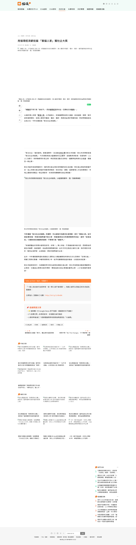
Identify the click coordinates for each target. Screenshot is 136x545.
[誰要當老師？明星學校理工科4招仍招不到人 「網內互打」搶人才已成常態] (29, 376)
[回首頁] (24, 3)
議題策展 (90, 9)
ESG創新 (43, 9)
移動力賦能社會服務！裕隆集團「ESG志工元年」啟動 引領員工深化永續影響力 (29, 437)
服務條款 (59, 537)
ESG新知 (53, 9)
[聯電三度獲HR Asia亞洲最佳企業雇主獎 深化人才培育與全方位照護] (55, 427)
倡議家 (22, 35)
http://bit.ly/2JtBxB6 (53, 295)
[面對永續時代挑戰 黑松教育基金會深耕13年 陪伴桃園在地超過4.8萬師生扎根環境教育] (55, 404)
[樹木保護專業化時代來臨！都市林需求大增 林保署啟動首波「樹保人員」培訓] (29, 354)
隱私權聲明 (71, 537)
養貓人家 (60, 325)
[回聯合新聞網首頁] (19, 3)
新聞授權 (52, 537)
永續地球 (71, 9)
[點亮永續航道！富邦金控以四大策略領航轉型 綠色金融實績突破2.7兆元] (80, 404)
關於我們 (92, 537)
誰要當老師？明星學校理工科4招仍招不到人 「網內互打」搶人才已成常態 (29, 386)
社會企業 (29, 325)
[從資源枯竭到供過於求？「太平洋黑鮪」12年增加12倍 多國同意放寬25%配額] (55, 354)
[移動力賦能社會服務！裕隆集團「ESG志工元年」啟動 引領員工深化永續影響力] (29, 427)
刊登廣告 (36, 537)
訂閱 (83, 533)
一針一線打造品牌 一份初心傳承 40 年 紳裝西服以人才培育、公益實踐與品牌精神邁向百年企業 (80, 437)
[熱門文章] (117, 467)
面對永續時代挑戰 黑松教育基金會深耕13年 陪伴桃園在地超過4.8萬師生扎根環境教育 (55, 415)
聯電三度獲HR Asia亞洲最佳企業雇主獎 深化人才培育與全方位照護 (55, 437)
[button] (117, 4)
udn (19, 35)
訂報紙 (85, 537)
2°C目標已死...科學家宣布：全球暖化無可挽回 (45, 314)
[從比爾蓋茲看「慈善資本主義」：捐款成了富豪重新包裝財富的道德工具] (80, 354)
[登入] (115, 4)
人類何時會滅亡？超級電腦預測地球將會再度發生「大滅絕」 (50, 317)
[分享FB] (20, 106)
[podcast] (109, 4)
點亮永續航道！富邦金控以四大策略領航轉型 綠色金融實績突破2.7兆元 (80, 415)
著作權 (65, 537)
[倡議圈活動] (117, 497)
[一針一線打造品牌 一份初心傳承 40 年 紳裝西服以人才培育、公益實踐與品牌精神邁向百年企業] (80, 427)
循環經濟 (44, 325)
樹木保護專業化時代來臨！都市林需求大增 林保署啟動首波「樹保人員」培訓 (29, 364)
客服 (46, 537)
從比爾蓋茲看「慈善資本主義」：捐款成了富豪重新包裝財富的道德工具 (80, 364)
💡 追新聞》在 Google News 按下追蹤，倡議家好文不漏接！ (50, 311)
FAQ (42, 537)
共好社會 (62, 9)
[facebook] (104, 4)
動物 (36, 325)
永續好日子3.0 (32, 9)
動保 (52, 325)
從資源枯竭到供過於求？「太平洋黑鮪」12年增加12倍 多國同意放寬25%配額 (55, 364)
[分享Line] (20, 110)
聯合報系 (78, 537)
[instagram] (106, 4)
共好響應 (81, 9)
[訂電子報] (112, 4)
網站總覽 (99, 537)
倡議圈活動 (100, 9)
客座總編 (21, 9)
